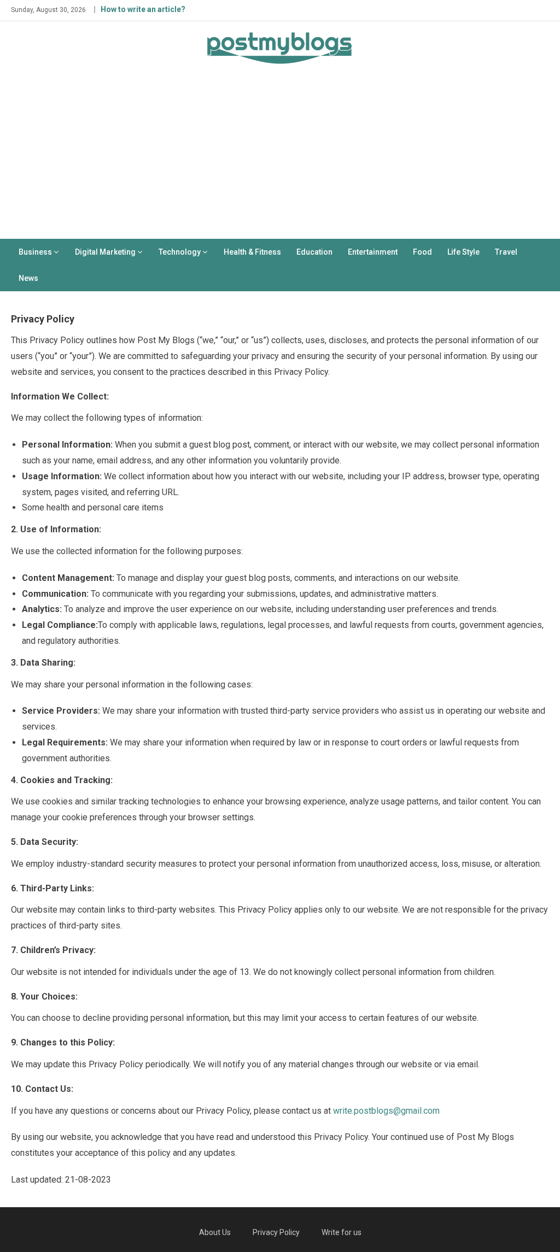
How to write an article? (143, 9)
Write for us (341, 1232)
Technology (180, 252)
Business (35, 252)
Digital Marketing (105, 252)
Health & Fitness (252, 252)
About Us (215, 1232)
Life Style (463, 252)
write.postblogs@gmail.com (386, 1111)
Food (422, 252)
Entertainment (373, 252)
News (28, 278)
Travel (506, 252)
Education (314, 252)
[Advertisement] (280, 156)
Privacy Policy (276, 1232)
